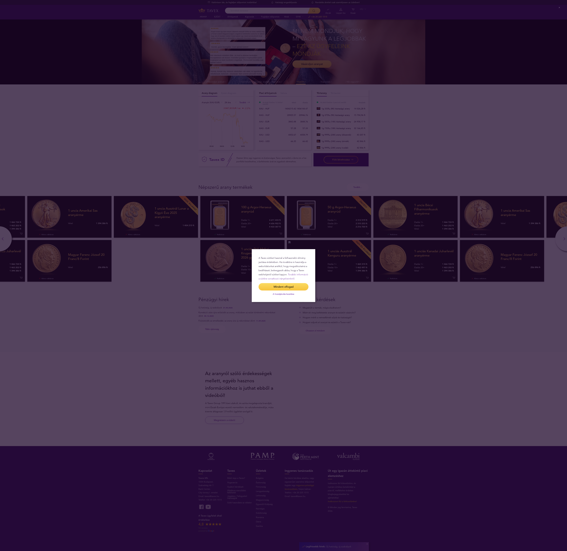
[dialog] (283, 275)
